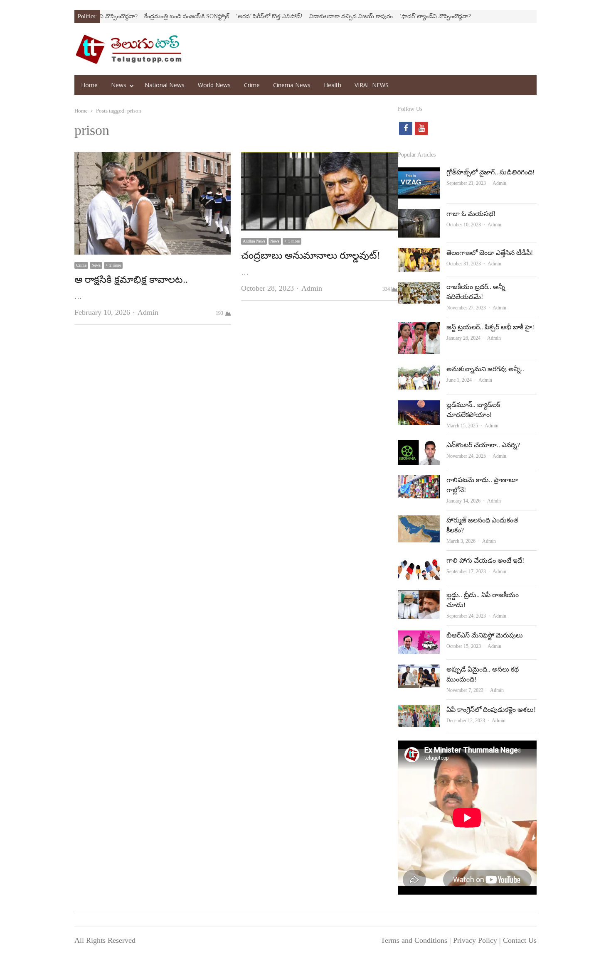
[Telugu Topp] (128, 49)
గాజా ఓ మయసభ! (470, 213)
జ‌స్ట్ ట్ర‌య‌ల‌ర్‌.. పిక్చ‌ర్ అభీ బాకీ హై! (490, 327)
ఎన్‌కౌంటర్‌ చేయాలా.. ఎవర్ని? (483, 445)
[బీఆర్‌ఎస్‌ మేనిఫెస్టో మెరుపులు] (418, 637)
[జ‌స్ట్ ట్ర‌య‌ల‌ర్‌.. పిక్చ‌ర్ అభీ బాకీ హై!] (418, 329)
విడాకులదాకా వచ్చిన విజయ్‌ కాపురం (325, 16)
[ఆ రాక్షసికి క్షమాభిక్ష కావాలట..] (152, 159)
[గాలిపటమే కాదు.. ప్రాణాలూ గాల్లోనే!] (419, 482)
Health (332, 85)
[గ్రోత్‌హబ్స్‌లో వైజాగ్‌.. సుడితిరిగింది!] (419, 174)
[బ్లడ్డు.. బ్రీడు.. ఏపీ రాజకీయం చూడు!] (419, 597)
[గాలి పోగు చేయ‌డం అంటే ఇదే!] (418, 562)
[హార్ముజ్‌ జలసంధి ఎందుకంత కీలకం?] (419, 522)
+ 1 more (292, 241)
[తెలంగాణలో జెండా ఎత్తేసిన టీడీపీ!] (419, 254)
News (118, 85)
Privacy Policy (475, 940)
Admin (148, 312)
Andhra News (254, 241)
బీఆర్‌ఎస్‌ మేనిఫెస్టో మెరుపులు (484, 635)
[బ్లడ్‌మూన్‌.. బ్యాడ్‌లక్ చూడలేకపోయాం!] (418, 406)
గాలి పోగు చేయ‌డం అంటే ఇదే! (485, 560)
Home (89, 85)
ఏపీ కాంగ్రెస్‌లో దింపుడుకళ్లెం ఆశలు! (491, 709)
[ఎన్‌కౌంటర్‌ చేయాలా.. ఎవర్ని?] (418, 447)
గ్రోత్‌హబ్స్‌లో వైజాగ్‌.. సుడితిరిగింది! (490, 172)
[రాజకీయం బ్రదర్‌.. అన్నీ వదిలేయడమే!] (419, 288)
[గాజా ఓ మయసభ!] (419, 215)
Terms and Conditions (414, 940)
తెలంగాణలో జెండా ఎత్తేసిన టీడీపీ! (489, 252)
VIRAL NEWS (372, 85)
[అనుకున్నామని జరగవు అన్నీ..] (418, 371)
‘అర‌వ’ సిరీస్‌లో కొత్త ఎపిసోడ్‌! (243, 16)
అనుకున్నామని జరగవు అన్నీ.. (485, 369)
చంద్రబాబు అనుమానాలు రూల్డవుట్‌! (310, 255)
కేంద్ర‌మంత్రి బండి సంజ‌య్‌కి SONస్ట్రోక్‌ (160, 16)
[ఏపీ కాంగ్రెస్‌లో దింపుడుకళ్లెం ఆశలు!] (418, 711)
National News (165, 85)
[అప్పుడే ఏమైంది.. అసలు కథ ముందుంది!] (419, 671)
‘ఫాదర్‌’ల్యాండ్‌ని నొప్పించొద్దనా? (409, 16)
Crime (252, 85)
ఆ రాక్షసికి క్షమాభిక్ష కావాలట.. (131, 279)
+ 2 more (113, 265)
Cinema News (291, 85)
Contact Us (520, 940)
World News (214, 85)
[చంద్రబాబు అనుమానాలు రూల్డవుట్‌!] (319, 159)
